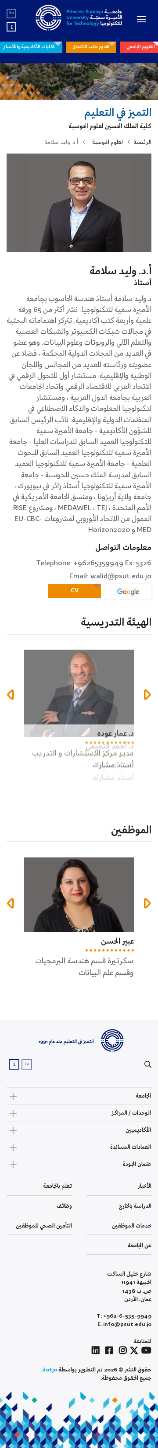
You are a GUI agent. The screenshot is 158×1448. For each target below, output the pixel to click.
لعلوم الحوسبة (107, 142)
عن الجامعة (139, 1246)
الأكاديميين (138, 1130)
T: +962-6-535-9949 (124, 1316)
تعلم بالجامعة (57, 1186)
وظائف (64, 1206)
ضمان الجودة (137, 1164)
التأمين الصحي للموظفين (44, 1226)
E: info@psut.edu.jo (124, 1324)
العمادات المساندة (130, 1147)
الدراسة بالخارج (135, 1206)
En (11, 13)
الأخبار (144, 1186)
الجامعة (143, 1096)
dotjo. (49, 1370)
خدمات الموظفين (131, 1226)
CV (75, 590)
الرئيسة (142, 142)
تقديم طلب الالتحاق (91, 46)
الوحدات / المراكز (131, 1113)
